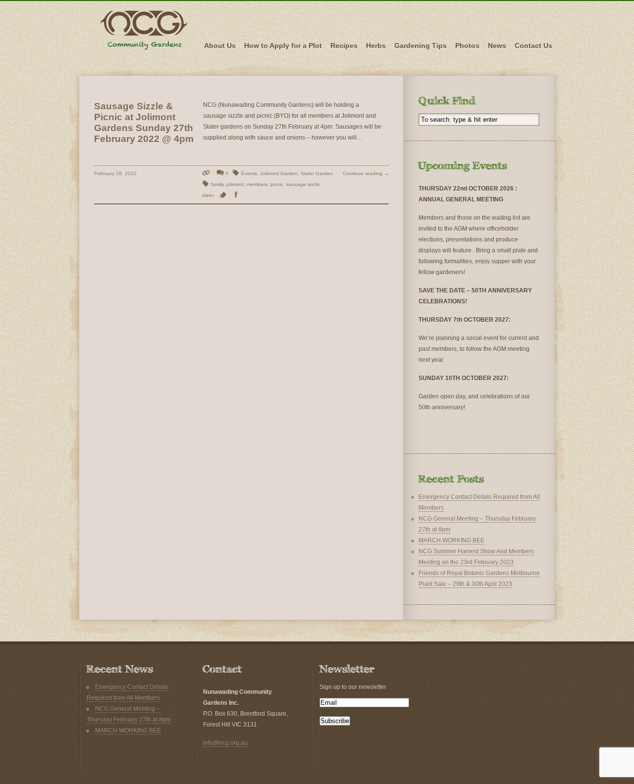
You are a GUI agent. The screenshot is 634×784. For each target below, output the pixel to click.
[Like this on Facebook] (238, 195)
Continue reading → (366, 173)
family (217, 184)
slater (208, 195)
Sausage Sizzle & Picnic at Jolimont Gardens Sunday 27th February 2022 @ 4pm (144, 122)
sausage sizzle (303, 184)
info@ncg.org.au (225, 742)
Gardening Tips (420, 45)
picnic (276, 184)
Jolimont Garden (279, 173)
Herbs (376, 45)
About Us (220, 45)
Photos (467, 45)
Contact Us (533, 45)
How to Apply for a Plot (283, 45)
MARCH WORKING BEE (451, 540)
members (257, 184)
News (497, 45)
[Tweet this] (224, 195)
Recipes (344, 45)
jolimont (235, 184)
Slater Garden (317, 173)
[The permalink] (207, 173)
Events (249, 173)
